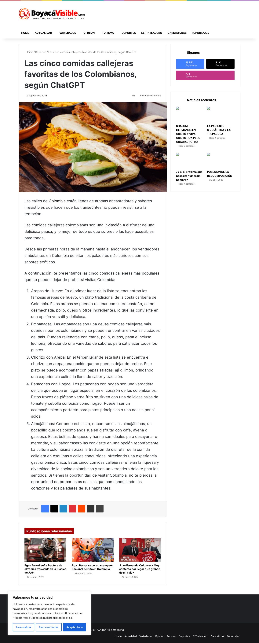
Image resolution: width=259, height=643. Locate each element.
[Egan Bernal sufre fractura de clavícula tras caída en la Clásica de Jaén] (45, 550)
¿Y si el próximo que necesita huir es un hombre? (189, 175)
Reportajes (200, 32)
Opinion (89, 32)
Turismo (108, 32)
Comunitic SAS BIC (95, 630)
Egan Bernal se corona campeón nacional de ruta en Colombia (93, 567)
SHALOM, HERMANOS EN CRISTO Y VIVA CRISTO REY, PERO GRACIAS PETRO (188, 133)
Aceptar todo (74, 627)
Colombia (57, 201)
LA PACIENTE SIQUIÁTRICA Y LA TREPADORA (219, 129)
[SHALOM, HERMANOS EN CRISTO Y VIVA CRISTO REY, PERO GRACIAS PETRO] (190, 114)
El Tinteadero (151, 32)
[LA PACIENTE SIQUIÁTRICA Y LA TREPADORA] (221, 114)
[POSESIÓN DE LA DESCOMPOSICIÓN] (221, 160)
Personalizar (23, 627)
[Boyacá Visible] (52, 14)
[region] (49, 613)
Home (25, 32)
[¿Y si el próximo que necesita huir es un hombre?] (190, 160)
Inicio (29, 52)
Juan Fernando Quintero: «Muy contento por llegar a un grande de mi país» (139, 569)
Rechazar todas (49, 627)
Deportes (129, 32)
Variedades (67, 32)
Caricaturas (177, 32)
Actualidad (43, 32)
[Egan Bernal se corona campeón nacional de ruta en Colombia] (93, 550)
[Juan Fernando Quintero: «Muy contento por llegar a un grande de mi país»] (140, 550)
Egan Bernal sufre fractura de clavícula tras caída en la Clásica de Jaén (45, 569)
